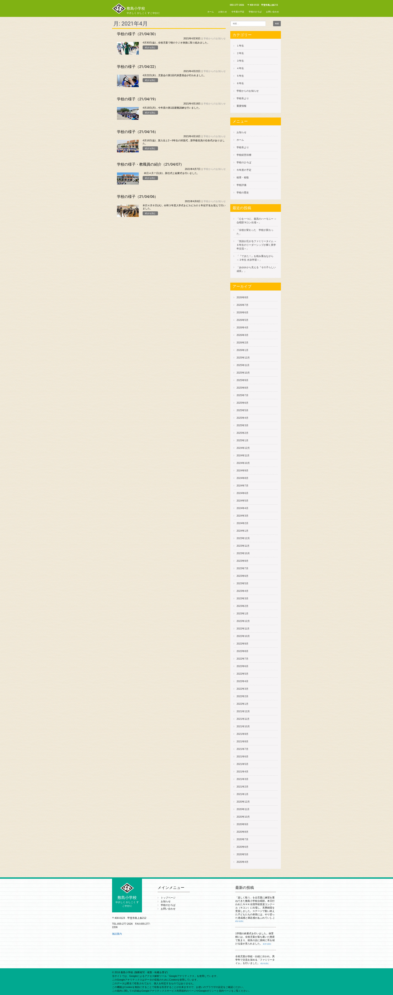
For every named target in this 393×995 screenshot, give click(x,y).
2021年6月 (242, 756)
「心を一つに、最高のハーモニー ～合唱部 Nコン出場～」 (256, 220)
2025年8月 (242, 387)
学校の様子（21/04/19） (137, 99)
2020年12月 (243, 801)
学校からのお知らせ (215, 38)
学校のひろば (255, 11)
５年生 (240, 75)
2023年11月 (243, 546)
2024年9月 (242, 470)
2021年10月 (243, 726)
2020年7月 (242, 839)
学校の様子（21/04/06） (137, 196)
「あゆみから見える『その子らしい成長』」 (256, 269)
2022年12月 (243, 621)
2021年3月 (242, 779)
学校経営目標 (244, 155)
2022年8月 (242, 651)
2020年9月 (242, 824)
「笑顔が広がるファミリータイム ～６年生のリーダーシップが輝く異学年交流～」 (256, 245)
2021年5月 (242, 764)
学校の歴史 (243, 192)
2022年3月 (242, 688)
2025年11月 (243, 365)
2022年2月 (242, 696)
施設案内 (117, 933)
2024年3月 (242, 515)
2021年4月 (242, 771)
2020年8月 (242, 831)
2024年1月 (242, 530)
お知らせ (222, 11)
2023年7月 (242, 568)
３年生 (240, 60)
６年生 (240, 83)
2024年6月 (242, 493)
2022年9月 (242, 643)
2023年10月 (243, 553)
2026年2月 (242, 342)
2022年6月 (242, 666)
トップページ (168, 897)
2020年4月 (242, 862)
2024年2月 (242, 523)
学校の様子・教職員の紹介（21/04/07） (150, 164)
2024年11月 (243, 455)
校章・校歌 (243, 177)
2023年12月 (243, 538)
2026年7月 (242, 305)
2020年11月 (243, 809)
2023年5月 (242, 583)
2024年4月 (242, 508)
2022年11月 (243, 628)
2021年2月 (242, 786)
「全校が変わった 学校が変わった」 (255, 232)
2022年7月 (242, 658)
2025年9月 (242, 380)
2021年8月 (242, 741)
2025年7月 (242, 395)
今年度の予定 (237, 11)
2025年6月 (242, 403)
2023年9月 (242, 561)
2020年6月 (242, 847)
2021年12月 (243, 711)
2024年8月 (242, 478)
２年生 (240, 53)
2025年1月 (242, 440)
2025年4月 (242, 418)
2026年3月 (242, 335)
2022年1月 (242, 704)
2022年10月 (243, 636)
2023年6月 (242, 576)
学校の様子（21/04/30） (137, 34)
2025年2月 (242, 433)
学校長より (243, 98)
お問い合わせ (272, 11)
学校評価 (241, 185)
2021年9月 (242, 734)
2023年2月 (242, 606)
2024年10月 (243, 463)
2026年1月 (242, 350)
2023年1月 (242, 613)
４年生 (240, 68)
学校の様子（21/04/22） (137, 67)
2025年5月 (242, 410)
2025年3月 (242, 425)
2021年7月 (242, 749)
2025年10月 (243, 372)
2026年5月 (242, 320)
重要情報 (241, 106)
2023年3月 (242, 598)
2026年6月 (242, 312)
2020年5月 (242, 854)
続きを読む (150, 47)
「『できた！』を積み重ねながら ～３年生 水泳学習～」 (256, 258)
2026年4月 (242, 327)
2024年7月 (242, 485)
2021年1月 (242, 794)
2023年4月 (242, 591)
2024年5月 (242, 500)
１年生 (240, 45)
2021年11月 (243, 719)
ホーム (210, 11)
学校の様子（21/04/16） (137, 132)
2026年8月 (242, 297)
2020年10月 (243, 816)
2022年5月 (242, 673)
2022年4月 (242, 681)
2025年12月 (243, 357)
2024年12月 (243, 448)
